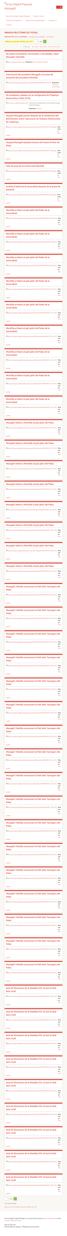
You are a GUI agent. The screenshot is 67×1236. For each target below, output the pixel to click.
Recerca (38, 108)
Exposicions (52, 20)
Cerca (60, 7)
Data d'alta (42, 47)
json (24, 1207)
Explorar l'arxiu (38, 16)
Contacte (9, 25)
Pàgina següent (44, 41)
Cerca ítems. (50, 37)
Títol (33, 47)
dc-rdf (13, 1207)
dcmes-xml (19, 1207)
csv (9, 1207)
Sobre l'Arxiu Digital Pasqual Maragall (17, 16)
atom (6, 1207)
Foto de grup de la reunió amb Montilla (25, 166)
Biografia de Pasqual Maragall (35, 20)
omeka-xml (29, 1207)
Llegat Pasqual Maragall (50, 1218)
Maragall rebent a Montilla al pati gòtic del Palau (30, 423)
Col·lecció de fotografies (13, 20)
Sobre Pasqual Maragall (40, 62)
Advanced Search (57, 7)
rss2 (35, 1207)
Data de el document (54, 47)
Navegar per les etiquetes (37, 37)
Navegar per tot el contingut (16, 37)
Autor (37, 47)
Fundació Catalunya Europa (13, 1220)
